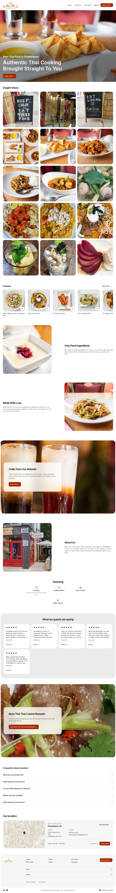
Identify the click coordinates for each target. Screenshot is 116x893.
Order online (105, 843)
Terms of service (31, 882)
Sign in (96, 5)
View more (9, 640)
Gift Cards (87, 5)
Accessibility (41, 882)
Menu (70, 5)
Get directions (104, 825)
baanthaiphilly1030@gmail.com (78, 835)
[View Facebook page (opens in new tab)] (4, 890)
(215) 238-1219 (73, 833)
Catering (74, 862)
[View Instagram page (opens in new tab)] (7, 890)
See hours (94, 843)
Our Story (78, 5)
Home (28, 859)
